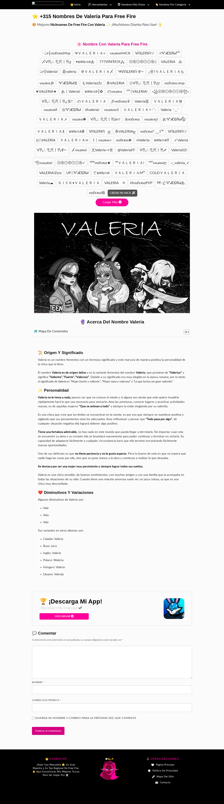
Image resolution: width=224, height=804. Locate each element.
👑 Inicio (75, 4)
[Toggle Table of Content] (185, 332)
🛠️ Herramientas (97, 4)
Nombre (38, 682)
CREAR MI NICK (121, 193)
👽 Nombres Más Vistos (131, 4)
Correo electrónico (46, 700)
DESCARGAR (63, 616)
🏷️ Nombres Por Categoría (170, 4)
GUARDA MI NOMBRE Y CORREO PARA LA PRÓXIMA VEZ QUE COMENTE (85, 718)
